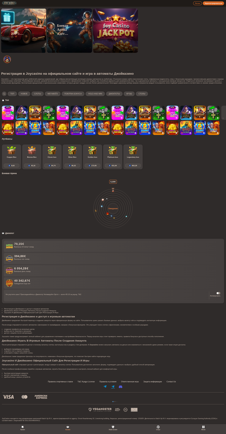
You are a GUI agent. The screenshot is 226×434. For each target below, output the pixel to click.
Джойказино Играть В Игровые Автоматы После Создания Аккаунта (30, 311)
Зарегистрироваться (213, 3)
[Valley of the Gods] (22, 128)
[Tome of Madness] (22, 113)
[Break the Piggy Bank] (8, 128)
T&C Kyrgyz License (86, 382)
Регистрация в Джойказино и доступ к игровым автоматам (26, 309)
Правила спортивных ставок (60, 382)
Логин (197, 3)
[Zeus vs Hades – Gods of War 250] (49, 128)
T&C (79, 294)
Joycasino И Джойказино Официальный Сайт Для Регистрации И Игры (31, 312)
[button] (75, 94)
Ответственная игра (130, 382)
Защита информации (152, 382)
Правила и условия (107, 382)
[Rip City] (49, 113)
